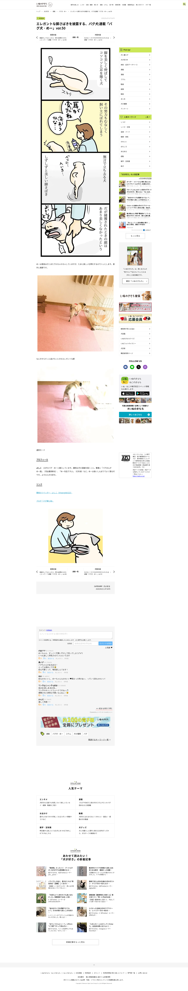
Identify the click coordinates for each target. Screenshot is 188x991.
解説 (122, 94)
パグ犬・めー (63, 11)
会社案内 (81, 977)
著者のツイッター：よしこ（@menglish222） (54, 492)
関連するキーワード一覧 (98, 739)
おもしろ (124, 146)
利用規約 (88, 973)
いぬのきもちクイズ (127, 338)
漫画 (122, 74)
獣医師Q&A (131, 4)
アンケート (124, 109)
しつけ (82, 4)
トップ (38, 11)
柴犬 (122, 166)
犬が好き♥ (124, 60)
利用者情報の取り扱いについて (113, 973)
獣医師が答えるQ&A (127, 329)
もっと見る (135, 235)
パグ (85, 733)
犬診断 (123, 348)
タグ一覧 (148, 4)
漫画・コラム (104, 4)
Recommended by (137, 230)
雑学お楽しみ (75, 4)
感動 (122, 156)
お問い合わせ (142, 973)
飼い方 (96, 4)
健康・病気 (124, 137)
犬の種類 (77, 733)
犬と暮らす (124, 55)
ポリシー (97, 973)
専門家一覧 (131, 973)
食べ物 (111, 4)
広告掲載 (79, 973)
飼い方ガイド (140, 4)
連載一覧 (75, 37)
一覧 (146, 117)
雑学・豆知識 (125, 161)
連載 (54, 11)
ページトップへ (94, 965)
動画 (122, 84)
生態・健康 (89, 4)
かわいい (124, 141)
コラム (68, 733)
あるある (124, 151)
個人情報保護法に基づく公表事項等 (98, 977)
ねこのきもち (68, 973)
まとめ (123, 99)
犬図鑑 (124, 4)
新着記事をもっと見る (75, 942)
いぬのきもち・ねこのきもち (50, 973)
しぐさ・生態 (125, 127)
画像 (122, 89)
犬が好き (46, 11)
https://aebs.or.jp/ (139, 476)
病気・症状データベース (129, 65)
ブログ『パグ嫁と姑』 (45, 501)
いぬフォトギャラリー (128, 343)
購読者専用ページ (127, 353)
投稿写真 (117, 4)
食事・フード (125, 132)
